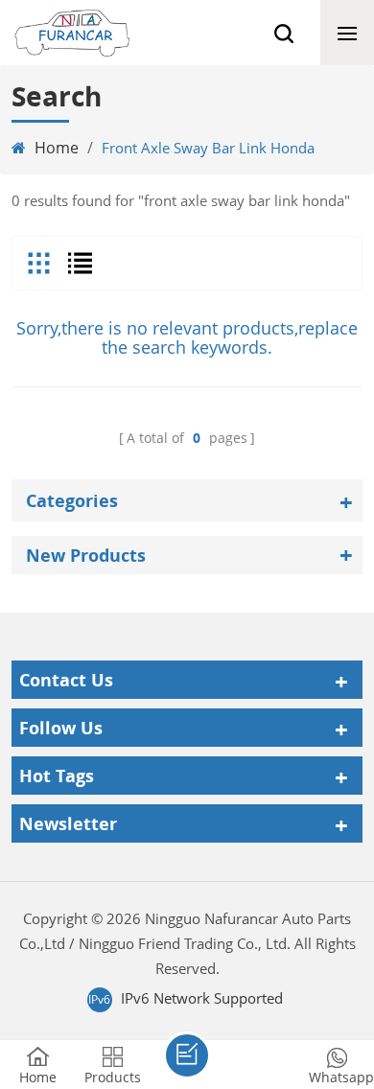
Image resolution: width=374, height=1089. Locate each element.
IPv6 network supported (202, 998)
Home (57, 147)
